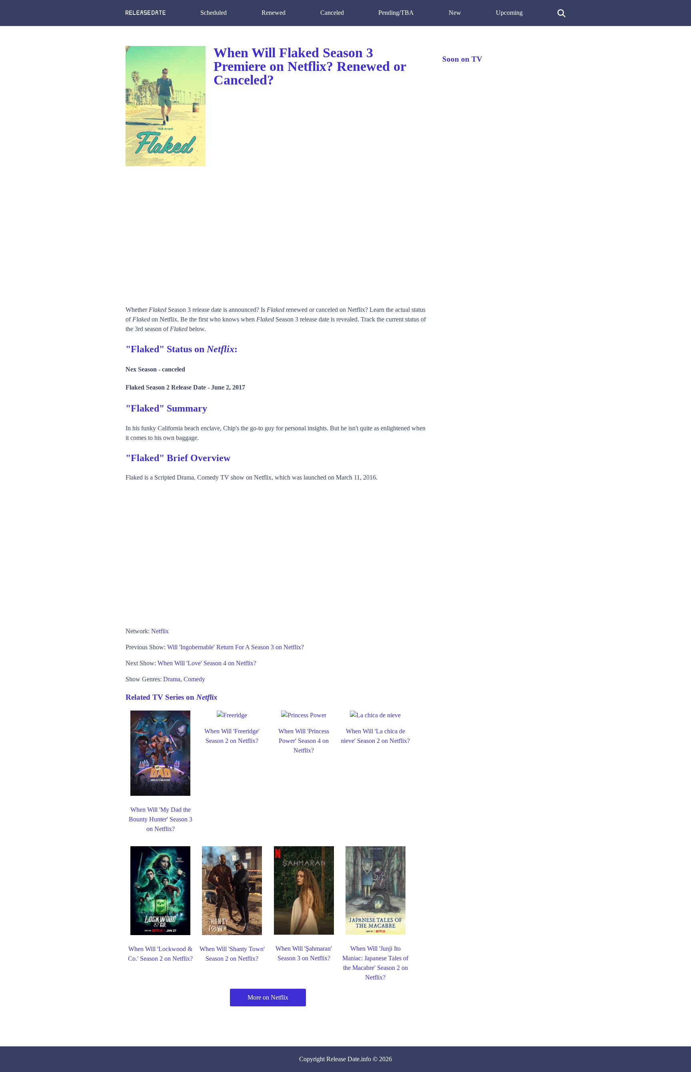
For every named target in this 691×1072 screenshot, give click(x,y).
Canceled (332, 12)
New (455, 12)
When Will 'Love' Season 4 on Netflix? (207, 663)
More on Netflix (268, 997)
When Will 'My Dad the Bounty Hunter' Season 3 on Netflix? (160, 819)
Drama (171, 679)
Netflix (160, 631)
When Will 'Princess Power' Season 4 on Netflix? (303, 741)
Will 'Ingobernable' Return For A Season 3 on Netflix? (235, 647)
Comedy (194, 679)
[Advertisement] (276, 233)
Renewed (274, 12)
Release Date (342, 1059)
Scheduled (213, 12)
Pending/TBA (396, 12)
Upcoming (509, 12)
